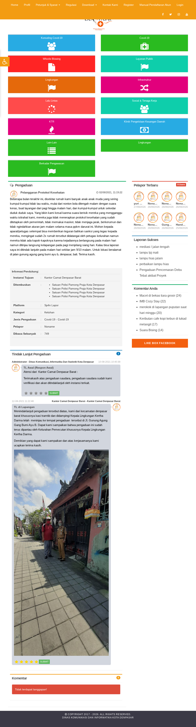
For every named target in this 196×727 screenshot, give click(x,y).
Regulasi (71, 4)
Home (14, 4)
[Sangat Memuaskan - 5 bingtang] (45, 394)
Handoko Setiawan (181, 224)
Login (180, 4)
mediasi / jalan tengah (154, 246)
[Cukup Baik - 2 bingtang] (31, 394)
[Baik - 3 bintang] (35, 394)
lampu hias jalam (151, 258)
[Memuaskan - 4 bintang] (40, 394)
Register (129, 4)
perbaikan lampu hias (154, 264)
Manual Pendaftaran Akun (155, 4)
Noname (153, 203)
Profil (27, 4)
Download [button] (88, 4)
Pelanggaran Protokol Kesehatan (71, 192)
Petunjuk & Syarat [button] (47, 4)
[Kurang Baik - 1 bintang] (26, 394)
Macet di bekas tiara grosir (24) (160, 295)
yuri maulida (139, 203)
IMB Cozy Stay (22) (153, 301)
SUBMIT (54, 393)
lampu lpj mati (149, 252)
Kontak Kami (110, 4)
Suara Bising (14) (151, 330)
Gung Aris (167, 224)
